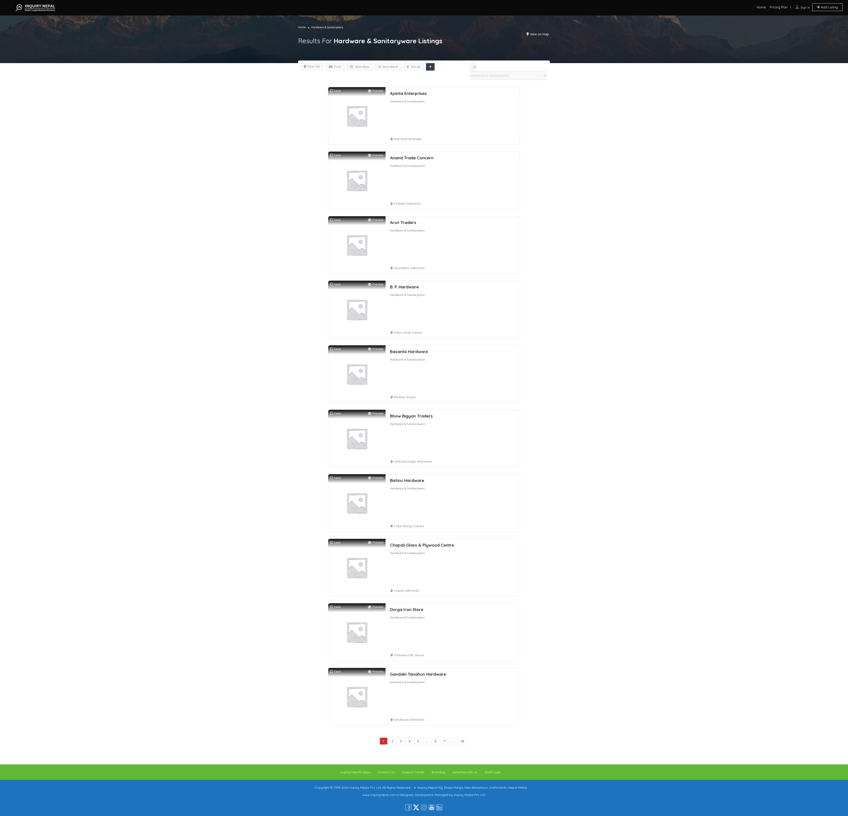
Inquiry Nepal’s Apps (355, 772)
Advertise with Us (464, 772)
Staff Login (493, 772)
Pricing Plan (778, 7)
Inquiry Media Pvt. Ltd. (470, 795)
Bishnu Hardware (407, 480)
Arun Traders (403, 222)
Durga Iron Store (406, 609)
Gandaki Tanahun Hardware (418, 674)
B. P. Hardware (404, 287)
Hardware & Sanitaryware (407, 101)
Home (761, 7)
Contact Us (386, 772)
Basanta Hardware (409, 351)
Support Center (413, 772)
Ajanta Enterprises (408, 93)
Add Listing (829, 7)
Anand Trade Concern (411, 157)
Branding (438, 772)
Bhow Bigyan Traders (411, 416)
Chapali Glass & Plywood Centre (422, 545)
